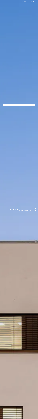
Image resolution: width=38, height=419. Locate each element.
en (35, 1)
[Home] (3, 1)
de (36, 1)
